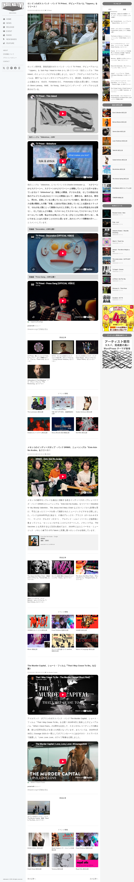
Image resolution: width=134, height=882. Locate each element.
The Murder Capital (51, 672)
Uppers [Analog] (37, 322)
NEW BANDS (11, 39)
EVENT (9, 31)
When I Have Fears (38, 782)
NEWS (8, 23)
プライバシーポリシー (10, 58)
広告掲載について (8, 54)
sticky (47, 544)
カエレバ (37, 326)
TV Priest (49, 10)
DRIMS (48, 454)
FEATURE (10, 43)
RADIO (9, 35)
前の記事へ (32, 879)
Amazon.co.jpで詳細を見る (38, 329)
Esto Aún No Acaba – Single (49, 536)
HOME (8, 19)
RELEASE (10, 27)
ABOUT (5, 50)
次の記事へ (94, 879)
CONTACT (6, 61)
